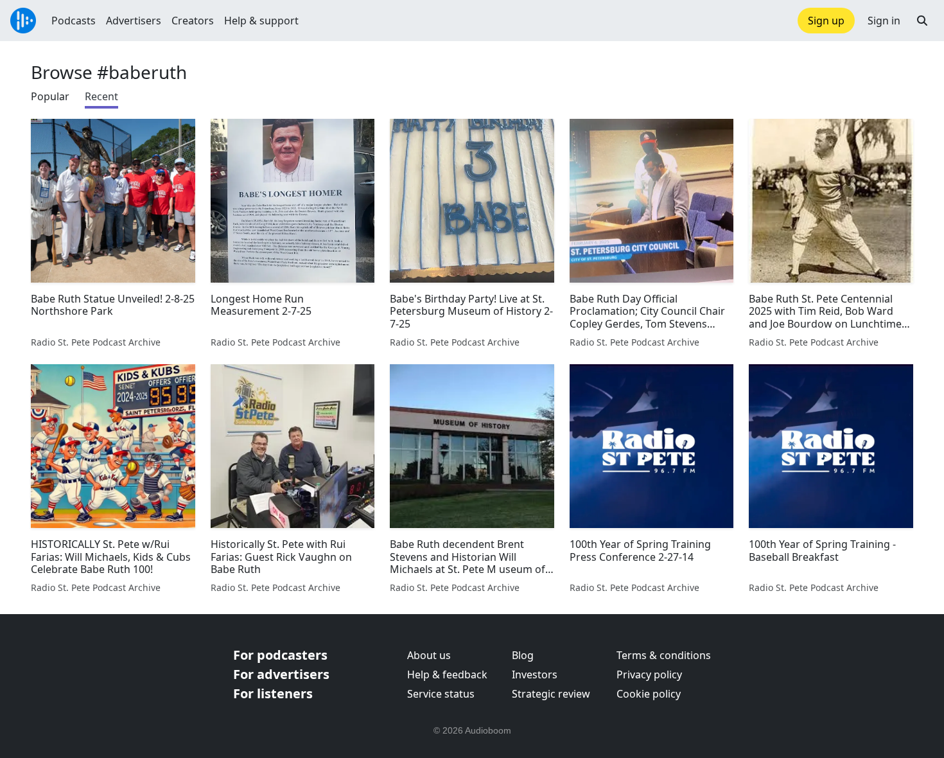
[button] (922, 20)
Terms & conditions (663, 655)
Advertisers (133, 20)
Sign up (826, 20)
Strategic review (551, 694)
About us (429, 655)
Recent (101, 96)
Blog (523, 655)
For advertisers (281, 674)
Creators (192, 20)
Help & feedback (447, 674)
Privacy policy (649, 674)
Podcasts (73, 20)
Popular (50, 96)
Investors (534, 674)
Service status (441, 694)
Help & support (261, 20)
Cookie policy (648, 694)
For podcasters (280, 655)
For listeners (273, 693)
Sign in (884, 20)
